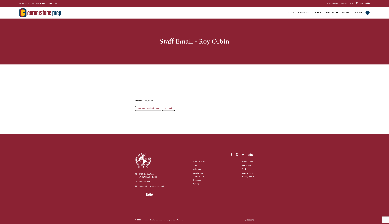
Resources (347, 13)
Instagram (357, 3)
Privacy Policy (52, 3)
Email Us (348, 3)
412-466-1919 (334, 3)
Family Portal (24, 3)
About (291, 13)
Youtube (361, 3)
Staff (32, 3)
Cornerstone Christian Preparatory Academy (40, 12)
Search (367, 13)
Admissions (303, 13)
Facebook (353, 3)
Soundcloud (367, 3)
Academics (317, 13)
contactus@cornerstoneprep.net (151, 186)
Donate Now (40, 3)
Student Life (332, 13)
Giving (358, 13)
